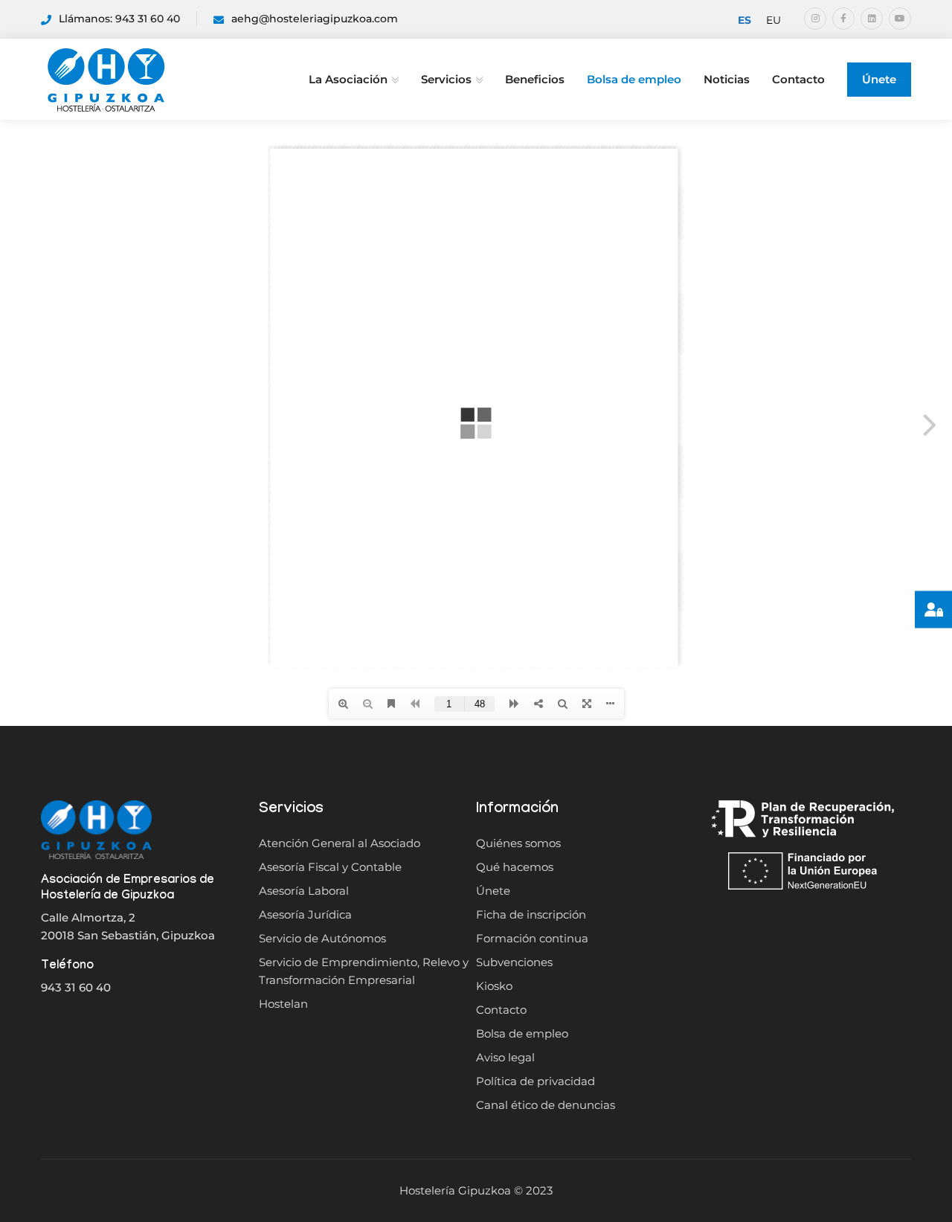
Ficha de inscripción (531, 914)
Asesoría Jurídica (305, 914)
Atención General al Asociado (339, 843)
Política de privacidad (535, 1081)
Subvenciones (514, 962)
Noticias (727, 79)
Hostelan (283, 1004)
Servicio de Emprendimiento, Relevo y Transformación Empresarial (364, 971)
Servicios (446, 79)
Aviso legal (505, 1057)
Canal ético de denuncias (545, 1105)
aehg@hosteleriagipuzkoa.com (314, 18)
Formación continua (532, 938)
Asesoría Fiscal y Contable (330, 867)
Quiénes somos (518, 843)
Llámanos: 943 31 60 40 (119, 18)
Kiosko (494, 986)
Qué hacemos (514, 867)
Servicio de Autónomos (322, 938)
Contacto (798, 79)
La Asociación (348, 79)
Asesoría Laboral (304, 891)
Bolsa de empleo (634, 79)
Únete (879, 79)
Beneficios (535, 79)
